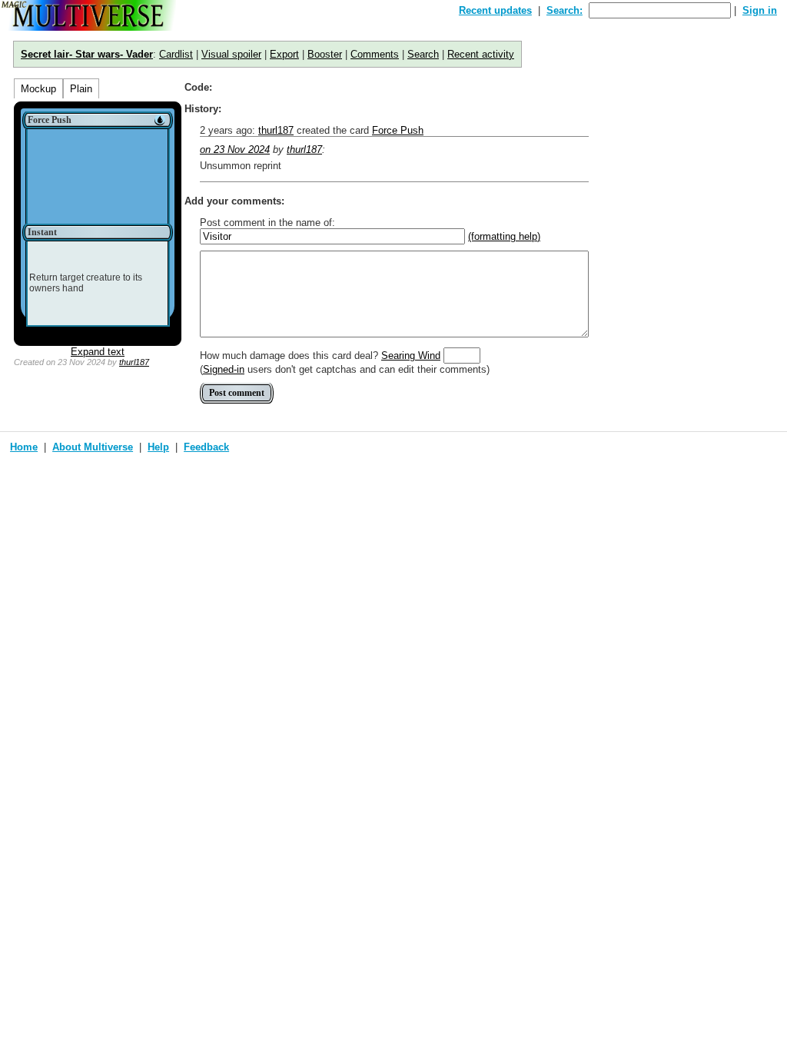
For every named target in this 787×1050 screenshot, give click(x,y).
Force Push (397, 130)
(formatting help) (504, 236)
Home (24, 447)
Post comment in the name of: (267, 222)
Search (423, 54)
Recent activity (480, 54)
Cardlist (176, 54)
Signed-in (223, 369)
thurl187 (134, 362)
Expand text (98, 351)
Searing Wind (410, 355)
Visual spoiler (231, 54)
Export (284, 54)
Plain (81, 89)
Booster (324, 54)
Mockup (38, 89)
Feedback (206, 447)
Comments (374, 54)
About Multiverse (92, 447)
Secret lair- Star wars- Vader (87, 54)
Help (158, 447)
